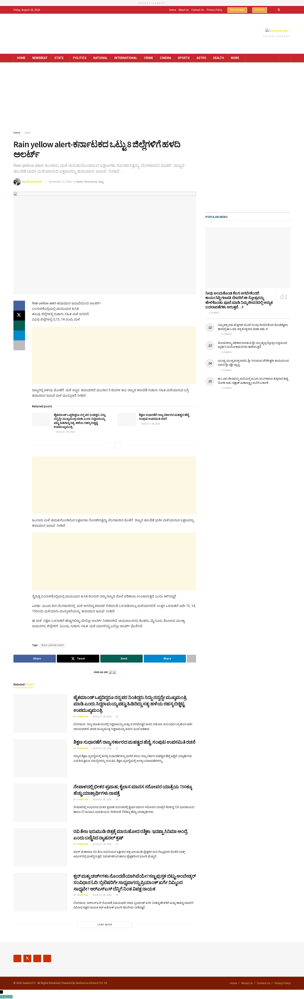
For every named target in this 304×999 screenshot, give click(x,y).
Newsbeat (40, 58)
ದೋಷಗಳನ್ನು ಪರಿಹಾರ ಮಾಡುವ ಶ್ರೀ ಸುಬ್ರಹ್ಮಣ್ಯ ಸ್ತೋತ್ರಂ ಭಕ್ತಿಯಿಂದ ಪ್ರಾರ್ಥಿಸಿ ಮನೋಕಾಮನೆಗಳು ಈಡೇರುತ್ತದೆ (252, 345)
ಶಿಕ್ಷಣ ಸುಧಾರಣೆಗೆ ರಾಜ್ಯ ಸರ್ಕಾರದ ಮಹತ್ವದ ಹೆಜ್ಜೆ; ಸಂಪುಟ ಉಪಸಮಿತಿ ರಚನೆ (164, 417)
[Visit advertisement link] (277, 30)
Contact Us (197, 9)
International (125, 58)
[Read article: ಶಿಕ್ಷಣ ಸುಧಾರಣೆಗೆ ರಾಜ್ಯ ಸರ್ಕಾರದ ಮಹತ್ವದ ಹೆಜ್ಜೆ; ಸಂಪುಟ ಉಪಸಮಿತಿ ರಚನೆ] (126, 419)
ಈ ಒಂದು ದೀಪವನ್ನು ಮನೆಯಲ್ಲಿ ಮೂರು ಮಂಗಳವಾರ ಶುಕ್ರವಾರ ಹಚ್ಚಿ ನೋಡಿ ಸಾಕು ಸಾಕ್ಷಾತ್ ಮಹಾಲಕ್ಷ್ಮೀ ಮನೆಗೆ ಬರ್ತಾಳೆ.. (253, 381)
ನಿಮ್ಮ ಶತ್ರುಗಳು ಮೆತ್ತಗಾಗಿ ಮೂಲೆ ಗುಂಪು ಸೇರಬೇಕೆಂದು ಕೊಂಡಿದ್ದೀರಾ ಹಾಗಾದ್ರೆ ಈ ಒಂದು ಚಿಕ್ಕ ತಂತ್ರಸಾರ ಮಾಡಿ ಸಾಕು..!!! (253, 327)
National (100, 58)
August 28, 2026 (65, 432)
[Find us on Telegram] (289, 10)
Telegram (6, 996)
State (58, 58)
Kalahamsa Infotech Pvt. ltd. (91, 983)
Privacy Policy (214, 9)
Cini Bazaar (237, 10)
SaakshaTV (29, 983)
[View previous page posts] (110, 445)
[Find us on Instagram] (284, 10)
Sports (260, 10)
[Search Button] (285, 58)
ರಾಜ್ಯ (100, 181)
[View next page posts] (118, 445)
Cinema (165, 58)
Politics (79, 58)
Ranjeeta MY (34, 181)
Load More (104, 924)
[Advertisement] (152, 97)
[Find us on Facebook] (273, 10)
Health (218, 58)
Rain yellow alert (53, 645)
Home (172, 9)
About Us (183, 9)
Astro (201, 58)
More (235, 58)
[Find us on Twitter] (278, 10)
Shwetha (82, 716)
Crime (148, 58)
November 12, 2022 (60, 181)
